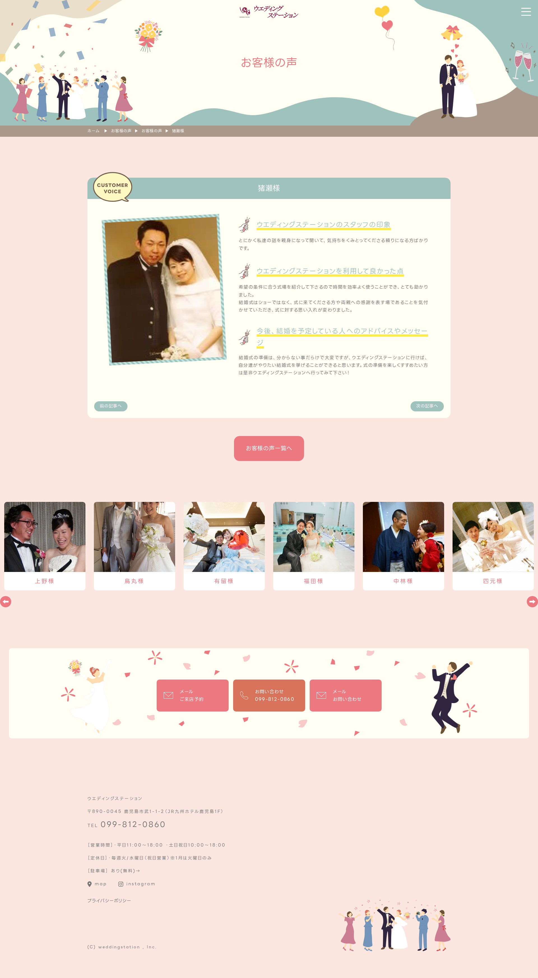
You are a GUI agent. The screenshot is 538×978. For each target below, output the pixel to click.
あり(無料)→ (126, 871)
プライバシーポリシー (109, 900)
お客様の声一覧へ (269, 448)
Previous (5, 601)
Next (532, 601)
